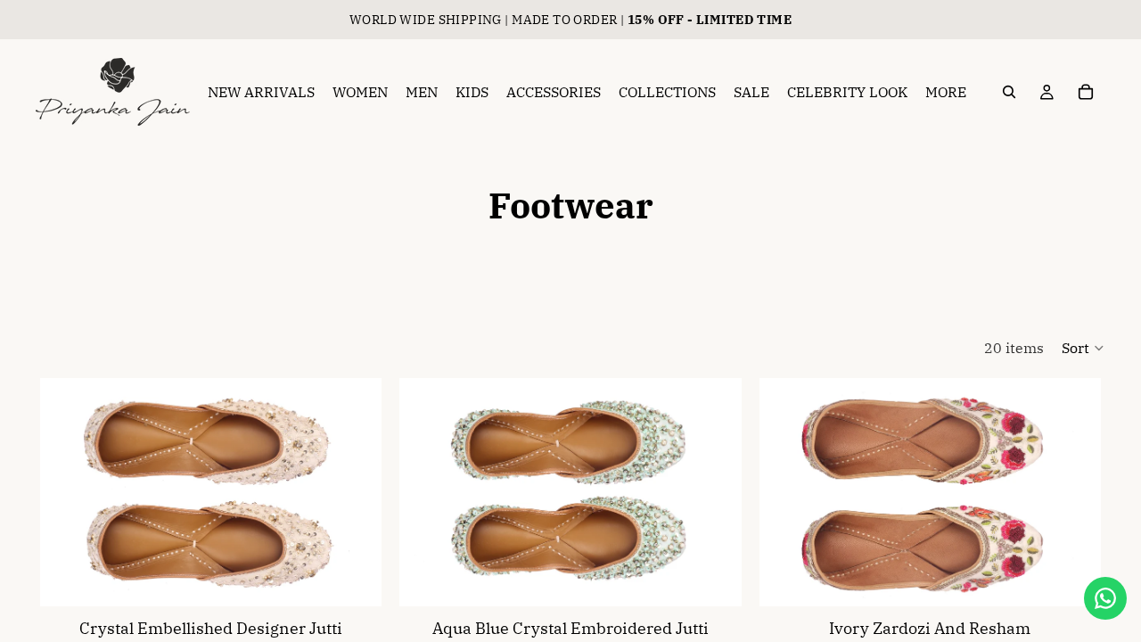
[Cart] (1085, 91)
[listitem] (945, 92)
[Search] (1009, 91)
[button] (1083, 347)
